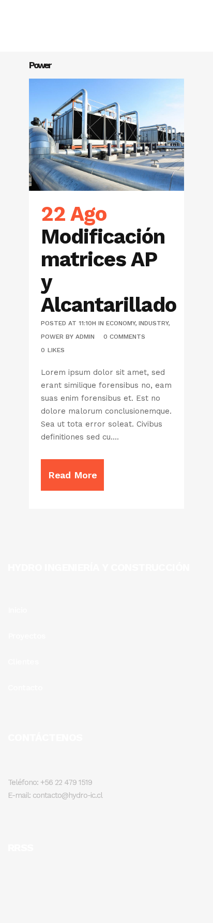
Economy (120, 323)
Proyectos (26, 636)
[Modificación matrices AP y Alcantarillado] (106, 135)
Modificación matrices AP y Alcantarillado (108, 270)
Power (52, 336)
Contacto (25, 687)
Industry (153, 323)
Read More (72, 475)
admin (85, 336)
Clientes (23, 662)
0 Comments (124, 336)
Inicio (17, 610)
